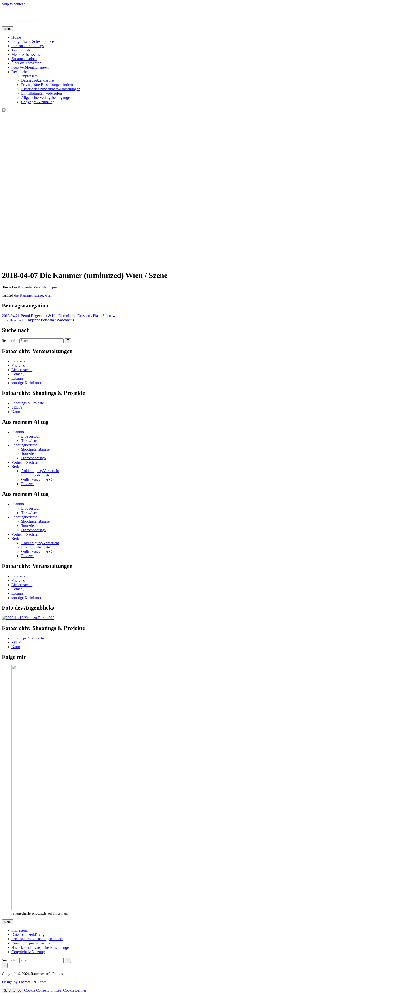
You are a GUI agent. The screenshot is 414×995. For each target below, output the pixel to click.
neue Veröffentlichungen (30, 67)
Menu (8, 29)
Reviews (27, 484)
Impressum (29, 76)
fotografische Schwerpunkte (33, 42)
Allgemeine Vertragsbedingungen (46, 98)
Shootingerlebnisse (35, 449)
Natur (16, 412)
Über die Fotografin (26, 63)
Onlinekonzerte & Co (37, 479)
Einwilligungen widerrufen (41, 93)
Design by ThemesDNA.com (24, 982)
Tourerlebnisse (32, 454)
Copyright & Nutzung (37, 102)
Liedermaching (23, 370)
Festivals (18, 365)
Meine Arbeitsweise (26, 54)
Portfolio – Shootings (28, 46)
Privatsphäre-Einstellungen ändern (47, 85)
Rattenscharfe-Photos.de (20, 12)
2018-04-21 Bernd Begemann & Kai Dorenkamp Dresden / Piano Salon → (59, 316)
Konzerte (25, 287)
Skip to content (13, 4)
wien (48, 295)
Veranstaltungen (46, 287)
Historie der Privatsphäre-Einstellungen (50, 89)
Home (16, 37)
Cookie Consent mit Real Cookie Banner (55, 990)
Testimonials (21, 50)
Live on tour (30, 436)
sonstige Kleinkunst (26, 383)
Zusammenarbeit (24, 59)
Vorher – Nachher (25, 462)
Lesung (17, 378)
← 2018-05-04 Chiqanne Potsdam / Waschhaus (38, 320)
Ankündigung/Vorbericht (40, 471)
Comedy (18, 374)
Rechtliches (20, 72)
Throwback (30, 441)
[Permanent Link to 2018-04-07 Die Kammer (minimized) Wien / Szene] (106, 264)
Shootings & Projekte (28, 403)
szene (38, 295)
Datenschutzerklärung (37, 80)
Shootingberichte (24, 445)
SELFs (17, 407)
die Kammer (23, 295)
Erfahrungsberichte (35, 475)
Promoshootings (33, 458)
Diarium (18, 432)
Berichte (18, 466)
